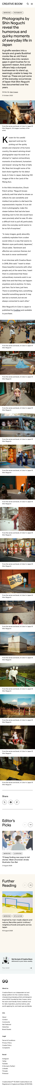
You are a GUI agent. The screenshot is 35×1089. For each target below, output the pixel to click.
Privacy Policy (7, 1043)
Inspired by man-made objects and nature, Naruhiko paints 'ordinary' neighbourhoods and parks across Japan (17, 923)
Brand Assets (6, 1029)
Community (6, 1022)
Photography (18, 12)
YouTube (5, 1064)
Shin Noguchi (23, 81)
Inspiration (6, 12)
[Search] (28, 4)
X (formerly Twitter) (8, 1066)
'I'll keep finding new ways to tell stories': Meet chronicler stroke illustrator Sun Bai (16, 859)
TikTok (4, 1061)
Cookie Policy (6, 1045)
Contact (5, 1020)
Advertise (5, 1027)
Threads (5, 1071)
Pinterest (5, 1073)
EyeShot (17, 310)
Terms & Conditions (8, 1040)
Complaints (6, 1048)
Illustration (17, 853)
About (4, 1017)
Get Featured (6, 1024)
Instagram (5, 1059)
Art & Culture (18, 916)
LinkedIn (5, 1069)
